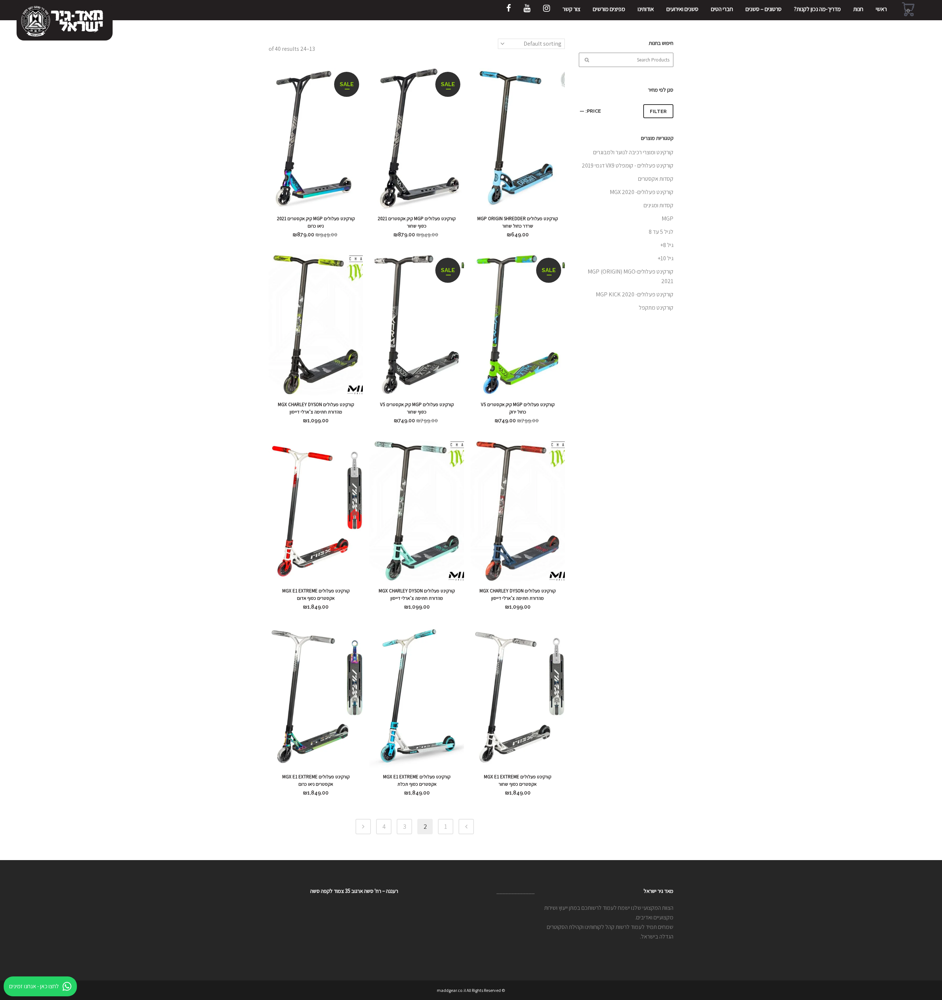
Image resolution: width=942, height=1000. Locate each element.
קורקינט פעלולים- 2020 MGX (641, 192)
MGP (667, 218)
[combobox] (531, 44)
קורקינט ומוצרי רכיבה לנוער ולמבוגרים (633, 152)
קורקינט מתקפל (656, 307)
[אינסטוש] (546, 10)
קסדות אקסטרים (655, 179)
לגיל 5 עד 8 (661, 232)
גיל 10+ (665, 258)
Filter (658, 111)
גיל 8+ (666, 245)
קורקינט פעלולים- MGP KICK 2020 (634, 294)
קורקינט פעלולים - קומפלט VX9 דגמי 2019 (627, 165)
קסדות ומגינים (658, 205)
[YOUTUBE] (527, 10)
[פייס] (508, 10)
